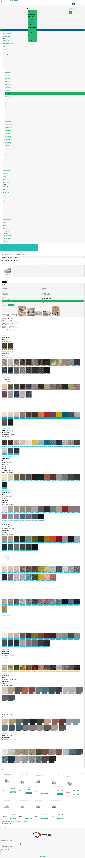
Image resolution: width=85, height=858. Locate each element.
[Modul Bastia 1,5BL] (7, 276)
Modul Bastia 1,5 (7, 774)
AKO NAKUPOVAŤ (32, 30)
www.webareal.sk (11, 825)
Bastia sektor (18, 254)
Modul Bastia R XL (55, 800)
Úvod (3, 254)
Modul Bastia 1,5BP (23, 774)
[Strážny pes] (43, 303)
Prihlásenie (11, 0)
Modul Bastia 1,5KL (39, 775)
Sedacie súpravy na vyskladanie (10, 254)
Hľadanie (71, 7)
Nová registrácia (16, 0)
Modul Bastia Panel (23, 800)
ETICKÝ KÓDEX (32, 27)
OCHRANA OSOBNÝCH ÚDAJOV (31, 22)
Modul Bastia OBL (70, 776)
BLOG (29, 11)
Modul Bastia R (38, 800)
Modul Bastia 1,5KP (55, 775)
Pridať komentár (6, 823)
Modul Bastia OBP (7, 800)
